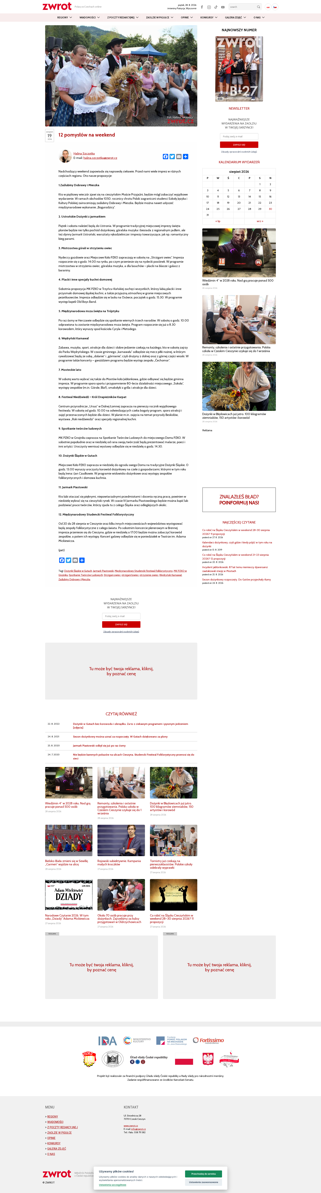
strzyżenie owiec (149, 575)
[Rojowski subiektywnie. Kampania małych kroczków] (121, 840)
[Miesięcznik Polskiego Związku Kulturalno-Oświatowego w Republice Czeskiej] (59, 6)
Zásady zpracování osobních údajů (121, 631)
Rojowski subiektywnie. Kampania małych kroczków (119, 862)
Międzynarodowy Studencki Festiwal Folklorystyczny (144, 570)
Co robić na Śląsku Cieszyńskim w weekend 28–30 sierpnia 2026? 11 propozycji (172, 919)
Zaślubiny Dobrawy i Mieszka (74, 579)
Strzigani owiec (112, 575)
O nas (257, 17)
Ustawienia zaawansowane (203, 1182)
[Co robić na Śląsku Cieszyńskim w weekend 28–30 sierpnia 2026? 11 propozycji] (173, 895)
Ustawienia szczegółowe (112, 1184)
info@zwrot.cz (138, 1129)
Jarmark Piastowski (103, 570)
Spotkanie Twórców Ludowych (86, 575)
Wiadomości (88, 17)
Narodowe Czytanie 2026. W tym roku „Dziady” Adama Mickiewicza (67, 917)
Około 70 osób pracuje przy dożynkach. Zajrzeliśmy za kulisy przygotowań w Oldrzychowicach (119, 919)
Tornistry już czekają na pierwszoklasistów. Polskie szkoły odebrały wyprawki (171, 864)
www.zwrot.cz (131, 1125)
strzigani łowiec (130, 575)
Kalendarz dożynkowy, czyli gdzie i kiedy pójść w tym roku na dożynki (237, 544)
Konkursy (206, 17)
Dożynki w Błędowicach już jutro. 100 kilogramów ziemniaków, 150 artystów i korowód (171, 807)
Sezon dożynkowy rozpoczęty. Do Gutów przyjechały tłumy (236, 579)
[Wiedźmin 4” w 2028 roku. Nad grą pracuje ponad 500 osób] (68, 783)
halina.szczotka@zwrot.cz (100, 158)
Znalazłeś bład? (239, 500)
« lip (218, 221)
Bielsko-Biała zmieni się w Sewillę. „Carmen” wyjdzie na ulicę (66, 862)
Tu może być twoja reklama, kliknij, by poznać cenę (121, 671)
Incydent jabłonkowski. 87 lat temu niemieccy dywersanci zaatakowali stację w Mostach (235, 569)
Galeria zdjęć (233, 17)
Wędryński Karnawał (170, 575)
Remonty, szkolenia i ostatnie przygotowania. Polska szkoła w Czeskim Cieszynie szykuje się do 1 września (119, 808)
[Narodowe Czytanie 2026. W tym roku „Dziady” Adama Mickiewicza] (68, 895)
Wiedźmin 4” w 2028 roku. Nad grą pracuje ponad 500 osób (67, 805)
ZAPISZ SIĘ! (121, 624)
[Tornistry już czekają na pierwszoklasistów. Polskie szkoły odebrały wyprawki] (173, 840)
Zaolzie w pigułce (157, 17)
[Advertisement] (239, 455)
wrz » (260, 221)
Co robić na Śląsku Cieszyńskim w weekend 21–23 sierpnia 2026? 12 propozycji (235, 556)
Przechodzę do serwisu (203, 1173)
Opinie (185, 17)
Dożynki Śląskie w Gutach (78, 570)
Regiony (62, 17)
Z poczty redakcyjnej (120, 17)
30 (270, 209)
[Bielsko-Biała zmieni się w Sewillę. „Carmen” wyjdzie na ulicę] (68, 840)
